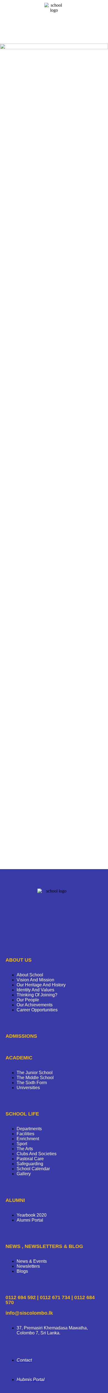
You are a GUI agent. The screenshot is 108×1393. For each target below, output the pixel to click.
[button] (54, 34)
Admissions (21, 1036)
